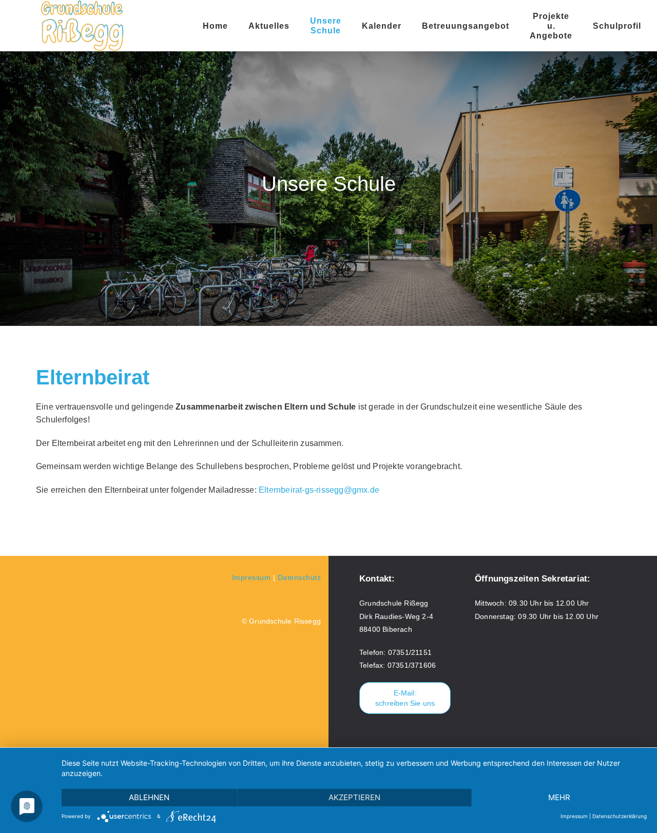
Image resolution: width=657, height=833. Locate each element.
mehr (559, 797)
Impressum (251, 577)
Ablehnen (149, 797)
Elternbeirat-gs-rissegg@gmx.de (319, 490)
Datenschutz (299, 577)
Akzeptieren (354, 797)
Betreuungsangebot (465, 26)
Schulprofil (617, 26)
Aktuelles (268, 26)
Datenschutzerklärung (619, 816)
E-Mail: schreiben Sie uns (405, 698)
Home (215, 26)
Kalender (381, 26)
